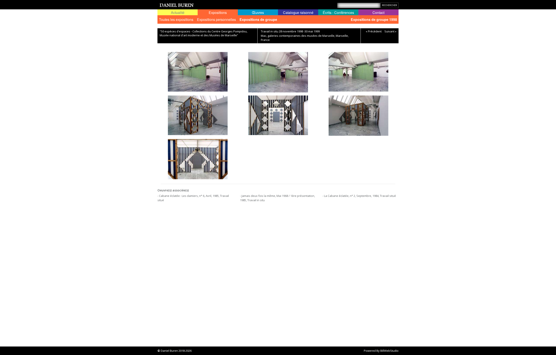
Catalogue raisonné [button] (298, 12)
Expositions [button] (218, 12)
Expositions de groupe (258, 19)
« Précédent (374, 31)
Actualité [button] (177, 12)
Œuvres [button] (258, 12)
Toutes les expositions (176, 19)
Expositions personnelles (216, 19)
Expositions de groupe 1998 (374, 19)
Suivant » (390, 31)
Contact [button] (378, 12)
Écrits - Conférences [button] (338, 12)
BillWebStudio (389, 351)
